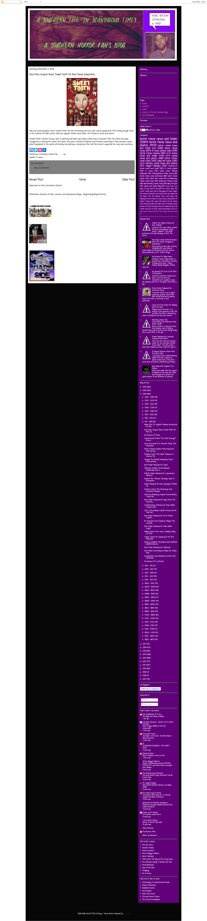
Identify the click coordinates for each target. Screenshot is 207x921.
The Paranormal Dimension (153, 773)
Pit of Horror (146, 873)
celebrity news (170, 206)
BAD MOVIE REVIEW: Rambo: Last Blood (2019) (157, 786)
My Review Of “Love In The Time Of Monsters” (164, 272)
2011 (144, 665)
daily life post (172, 183)
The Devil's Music (149, 734)
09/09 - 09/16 (150, 594)
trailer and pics (145, 209)
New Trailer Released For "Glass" (156, 465)
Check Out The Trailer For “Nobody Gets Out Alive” (164, 306)
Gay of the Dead (148, 868)
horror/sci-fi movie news (168, 181)
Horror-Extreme (148, 850)
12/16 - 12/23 (150, 404)
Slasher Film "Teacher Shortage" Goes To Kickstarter (159, 480)
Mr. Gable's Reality (149, 783)
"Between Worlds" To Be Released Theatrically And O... (157, 469)
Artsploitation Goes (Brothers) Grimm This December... (160, 557)
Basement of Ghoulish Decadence (155, 803)
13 (143, 744)
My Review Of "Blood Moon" (162, 257)
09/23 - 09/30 (150, 587)
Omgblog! (145, 870)
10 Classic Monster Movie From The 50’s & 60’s (163, 352)
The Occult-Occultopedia (151, 899)
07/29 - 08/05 (150, 615)
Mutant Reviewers (149, 885)
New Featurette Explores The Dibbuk (162, 367)
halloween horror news (148, 199)
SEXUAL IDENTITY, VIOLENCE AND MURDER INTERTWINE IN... (160, 543)
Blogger (126, 913)
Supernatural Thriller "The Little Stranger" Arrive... (160, 439)
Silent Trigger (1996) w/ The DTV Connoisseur (154, 727)
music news (170, 189)
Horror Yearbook (148, 856)
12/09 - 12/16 (150, 407)
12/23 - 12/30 (150, 400)
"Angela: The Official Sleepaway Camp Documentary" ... (158, 460)
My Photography (148, 115)
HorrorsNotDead (148, 865)
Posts (145, 700)
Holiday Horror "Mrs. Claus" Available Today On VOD (159, 532)
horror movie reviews (150, 153)
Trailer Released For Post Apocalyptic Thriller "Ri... (160, 485)
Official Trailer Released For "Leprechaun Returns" (159, 474)
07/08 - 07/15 (150, 625)
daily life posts (164, 160)
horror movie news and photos (158, 143)
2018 (145, 394)
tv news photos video (161, 150)
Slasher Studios (148, 848)
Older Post (128, 180)
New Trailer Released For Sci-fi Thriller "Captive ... (158, 517)
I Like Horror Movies (150, 820)
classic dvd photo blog (152, 186)
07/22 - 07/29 (150, 618)
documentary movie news (153, 183)
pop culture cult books (154, 189)
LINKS (144, 109)
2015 (145, 651)
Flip (143, 130)
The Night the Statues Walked (153, 716)
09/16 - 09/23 (150, 590)
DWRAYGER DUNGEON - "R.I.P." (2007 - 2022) (156, 747)
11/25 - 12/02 (149, 414)
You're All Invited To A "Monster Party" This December (160, 444)
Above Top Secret (148, 894)
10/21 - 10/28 (149, 573)
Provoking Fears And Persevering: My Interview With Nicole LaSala (164, 322)
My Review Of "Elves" (152, 435)
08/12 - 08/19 (150, 608)
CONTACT (145, 106)
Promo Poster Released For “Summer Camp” (162, 289)
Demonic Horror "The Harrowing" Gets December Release (158, 490)
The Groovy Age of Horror (152, 793)
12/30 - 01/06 (150, 397)
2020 (145, 387)
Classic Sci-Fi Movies (150, 812)
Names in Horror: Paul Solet (152, 822)
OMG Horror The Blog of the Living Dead (157, 859)
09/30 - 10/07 (150, 583)
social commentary (149, 194)
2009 (145, 672)
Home (82, 180)
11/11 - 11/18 (148, 422)
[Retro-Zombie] (148, 753)
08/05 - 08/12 (150, 611)
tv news (39, 157)
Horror (164, 201)
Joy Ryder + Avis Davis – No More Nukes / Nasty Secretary (157, 737)
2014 (145, 654)
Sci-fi (156, 211)
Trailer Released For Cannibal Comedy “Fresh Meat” (162, 338)
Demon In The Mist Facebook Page (155, 112)
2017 (144, 644)
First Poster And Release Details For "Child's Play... (160, 552)
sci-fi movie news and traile (168, 211)
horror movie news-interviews (151, 176)
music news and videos (167, 194)
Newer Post (36, 180)
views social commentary (162, 209)
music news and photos (167, 199)
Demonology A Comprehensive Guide (156, 882)
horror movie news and (148, 191)
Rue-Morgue (146, 891)
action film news (156, 178)
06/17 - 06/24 (150, 636)
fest (151, 211)
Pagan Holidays (153, 165)
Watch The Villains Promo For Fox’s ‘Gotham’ (163, 224)
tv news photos (171, 168)
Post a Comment (41, 168)
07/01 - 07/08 (150, 629)
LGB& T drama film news (149, 201)
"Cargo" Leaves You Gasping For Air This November (159, 538)
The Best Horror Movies (151, 896)
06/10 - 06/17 (150, 639)
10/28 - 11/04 (149, 569)
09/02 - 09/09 (150, 597)
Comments (147, 704)
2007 (145, 679)
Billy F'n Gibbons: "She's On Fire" (154, 755)
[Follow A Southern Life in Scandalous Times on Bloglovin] (150, 690)
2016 (145, 647)
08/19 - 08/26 (150, 604)
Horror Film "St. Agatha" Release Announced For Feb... (160, 425)
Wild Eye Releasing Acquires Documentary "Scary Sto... (160, 495)
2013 (145, 658)
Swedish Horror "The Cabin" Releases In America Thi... (159, 455)
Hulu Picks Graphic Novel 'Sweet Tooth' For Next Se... (160, 431)
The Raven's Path (149, 832)
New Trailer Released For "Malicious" (157, 547)
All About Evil (145, 196)
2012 (145, 661)
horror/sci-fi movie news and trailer (158, 167)
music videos (172, 191)
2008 (145, 675)
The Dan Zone (147, 845)
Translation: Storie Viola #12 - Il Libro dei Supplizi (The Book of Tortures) (156, 796)
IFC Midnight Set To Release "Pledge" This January (159, 522)
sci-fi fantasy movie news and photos (158, 163)
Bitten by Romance (150, 835)
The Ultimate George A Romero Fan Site (157, 862)
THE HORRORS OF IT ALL (152, 714)
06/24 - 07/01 (150, 632)
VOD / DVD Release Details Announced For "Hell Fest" (160, 511)
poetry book (150, 204)
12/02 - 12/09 (150, 411)
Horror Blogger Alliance (151, 761)
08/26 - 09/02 (150, 601)
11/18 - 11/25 (149, 418)
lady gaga (162, 191)
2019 (145, 390)
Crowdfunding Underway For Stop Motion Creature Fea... (159, 506)
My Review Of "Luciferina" (154, 561)
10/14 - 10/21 (149, 576)
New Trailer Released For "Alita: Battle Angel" (158, 527)
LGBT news (161, 204)
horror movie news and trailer (158, 139)
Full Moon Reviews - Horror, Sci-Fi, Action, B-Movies (158, 723)
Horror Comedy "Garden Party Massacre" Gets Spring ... (159, 450)
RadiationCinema (148, 888)
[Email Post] (64, 154)
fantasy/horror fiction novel (162, 173)
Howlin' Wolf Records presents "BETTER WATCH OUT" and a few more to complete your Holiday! (157, 765)
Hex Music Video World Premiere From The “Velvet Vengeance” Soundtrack (164, 242)
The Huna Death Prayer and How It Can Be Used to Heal (158, 776)
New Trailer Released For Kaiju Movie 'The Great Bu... (159, 501)
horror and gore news (154, 206)
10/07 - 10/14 (149, 580)
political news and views (164, 196)
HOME (144, 104)
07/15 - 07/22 (150, 622)
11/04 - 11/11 (149, 566)
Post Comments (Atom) (51, 185)
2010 (144, 668)
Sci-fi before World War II (152, 814)
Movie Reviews (148, 828)
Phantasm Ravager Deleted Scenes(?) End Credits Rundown (157, 806)
